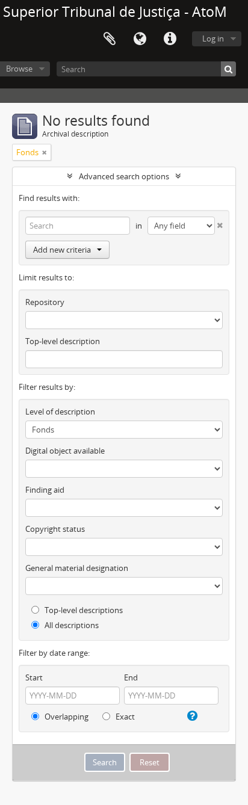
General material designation (76, 568)
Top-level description (62, 341)
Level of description (60, 411)
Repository (44, 302)
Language (140, 39)
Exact (124, 716)
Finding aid (44, 489)
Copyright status (55, 528)
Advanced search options (124, 176)
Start (34, 677)
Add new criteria (62, 249)
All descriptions (71, 625)
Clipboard (110, 39)
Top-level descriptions (83, 610)
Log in (213, 38)
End (131, 677)
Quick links (170, 39)
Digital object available (65, 450)
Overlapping (65, 716)
